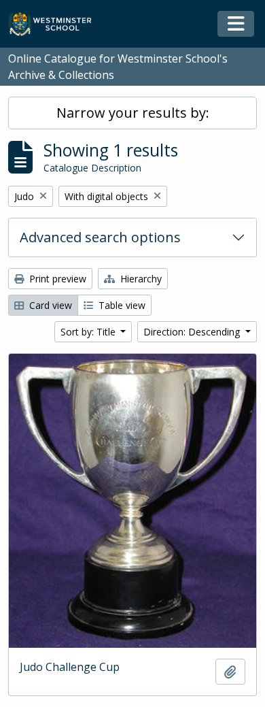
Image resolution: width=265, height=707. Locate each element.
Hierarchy (140, 278)
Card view (49, 305)
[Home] (56, 24)
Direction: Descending (193, 331)
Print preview (56, 278)
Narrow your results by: (132, 112)
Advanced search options (100, 237)
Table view (120, 305)
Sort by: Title (89, 331)
